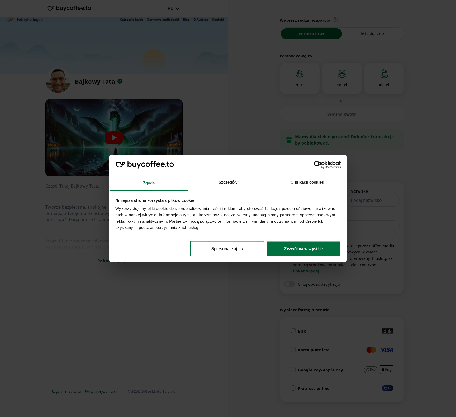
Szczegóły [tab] (228, 182)
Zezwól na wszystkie (303, 248)
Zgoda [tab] (149, 183)
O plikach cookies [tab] (307, 182)
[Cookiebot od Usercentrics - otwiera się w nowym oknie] (318, 165)
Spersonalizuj (224, 248)
